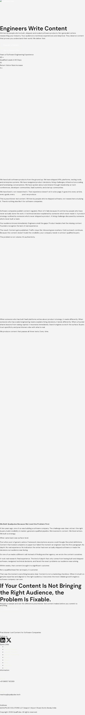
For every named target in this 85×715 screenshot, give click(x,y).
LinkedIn (18, 194)
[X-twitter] (9, 640)
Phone (2, 679)
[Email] (3, 687)
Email (2, 692)
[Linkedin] (3, 640)
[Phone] (3, 674)
